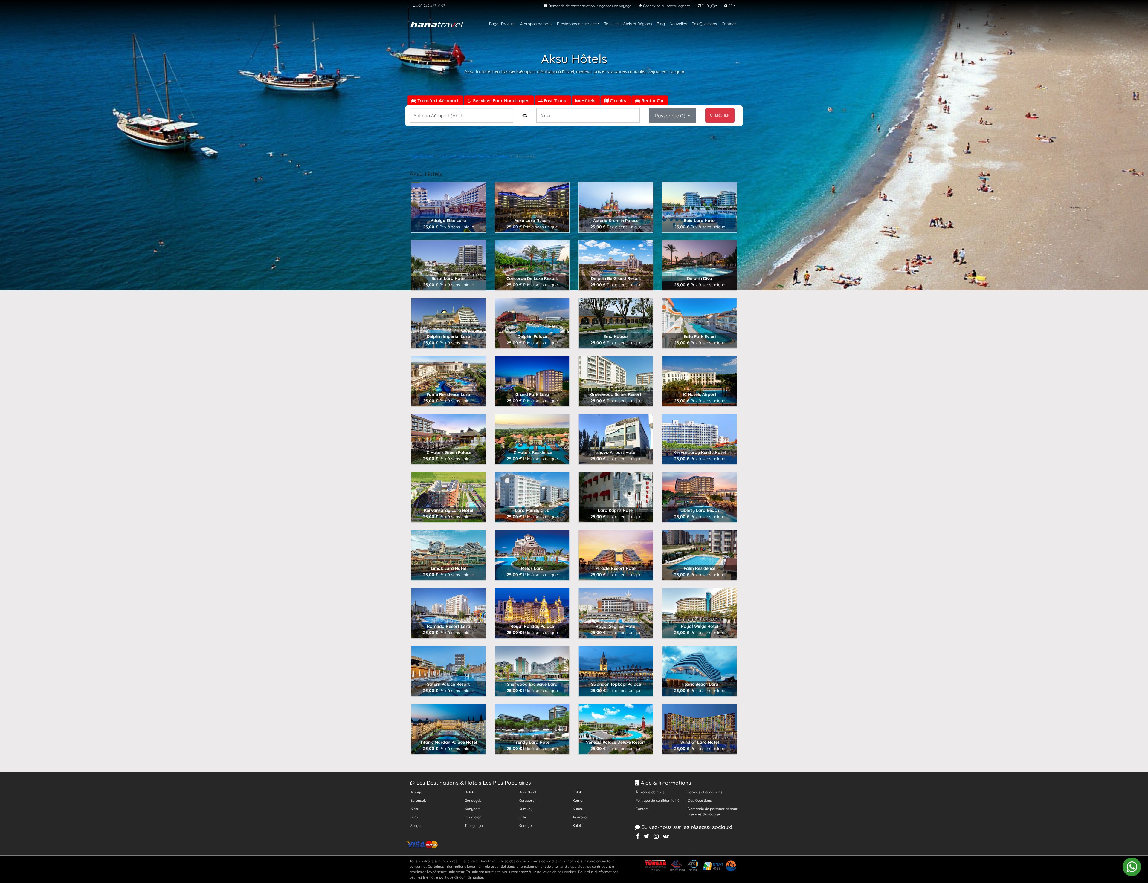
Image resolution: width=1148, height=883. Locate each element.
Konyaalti (472, 809)
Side (522, 817)
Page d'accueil (502, 23)
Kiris (414, 809)
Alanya (416, 792)
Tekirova (580, 817)
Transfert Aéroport (438, 100)
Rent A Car (652, 100)
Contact (729, 23)
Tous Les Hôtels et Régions (628, 23)
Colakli (578, 792)
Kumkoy (525, 809)
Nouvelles (678, 23)
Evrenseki (418, 800)
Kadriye (525, 825)
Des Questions (704, 23)
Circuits (618, 100)
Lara (414, 817)
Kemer (578, 800)
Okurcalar (473, 817)
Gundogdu (473, 800)
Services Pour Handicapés (501, 100)
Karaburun (528, 800)
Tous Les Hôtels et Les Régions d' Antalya (474, 156)
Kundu (578, 809)
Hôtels (588, 100)
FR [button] (730, 6)
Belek (469, 792)
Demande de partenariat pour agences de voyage (713, 811)
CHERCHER (720, 115)
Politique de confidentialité (658, 800)
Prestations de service (577, 23)
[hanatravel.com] (437, 23)
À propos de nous (536, 23)
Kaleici (578, 825)
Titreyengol (474, 825)
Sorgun (416, 825)
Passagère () (670, 116)
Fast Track (555, 100)
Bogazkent (527, 792)
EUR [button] (708, 6)
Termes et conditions (705, 792)
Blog (661, 23)
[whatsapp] (1132, 867)
